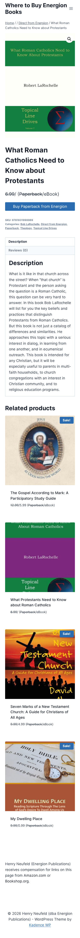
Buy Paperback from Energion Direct (40, 207)
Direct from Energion (54, 224)
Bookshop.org (17, 881)
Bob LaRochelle (29, 224)
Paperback (12, 228)
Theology (26, 228)
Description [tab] (18, 242)
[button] (69, 39)
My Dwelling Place (26, 819)
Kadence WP (40, 925)
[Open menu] (71, 8)
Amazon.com (35, 875)
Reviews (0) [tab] (18, 250)
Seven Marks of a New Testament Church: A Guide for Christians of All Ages (39, 712)
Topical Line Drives (45, 228)
